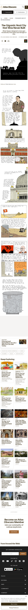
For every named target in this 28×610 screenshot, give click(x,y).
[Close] (26, 596)
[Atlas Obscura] (9, 7)
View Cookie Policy (13, 601)
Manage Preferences (14, 607)
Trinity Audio (8, 84)
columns (4, 353)
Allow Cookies (14, 604)
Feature (11, 18)
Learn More (14, 531)
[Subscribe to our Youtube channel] (7, 561)
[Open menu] (26, 6)
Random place (21, 12)
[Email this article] (5, 41)
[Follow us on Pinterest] (20, 561)
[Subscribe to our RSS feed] (23, 561)
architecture (19, 353)
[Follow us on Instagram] (16, 561)
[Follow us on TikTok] (12, 561)
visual (11, 353)
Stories (5, 18)
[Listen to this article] (8, 41)
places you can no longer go (10, 350)
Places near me (8, 12)
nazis (22, 350)
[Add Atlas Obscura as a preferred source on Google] (25, 41)
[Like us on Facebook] (3, 561)
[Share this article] (2, 41)
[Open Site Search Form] (23, 7)
